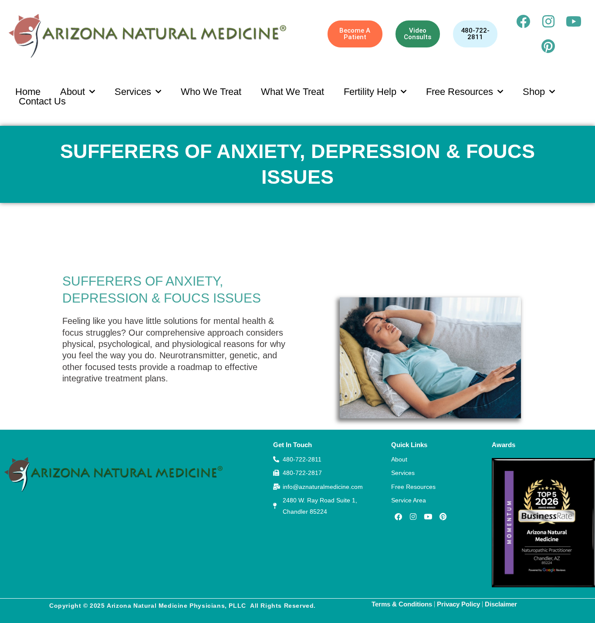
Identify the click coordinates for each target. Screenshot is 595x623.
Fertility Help (370, 92)
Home (28, 92)
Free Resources (459, 92)
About (72, 92)
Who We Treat (211, 92)
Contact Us (42, 101)
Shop (534, 92)
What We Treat (292, 92)
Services (133, 92)
